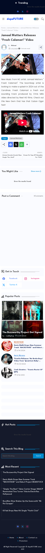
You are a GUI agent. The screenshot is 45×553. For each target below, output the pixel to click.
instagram (35, 279)
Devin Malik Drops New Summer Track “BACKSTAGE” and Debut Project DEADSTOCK (28, 346)
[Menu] (3, 19)
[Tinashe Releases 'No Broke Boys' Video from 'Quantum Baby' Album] (6, 359)
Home (3, 28)
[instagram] (27, 11)
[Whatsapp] (21, 144)
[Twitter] (16, 144)
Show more (35, 171)
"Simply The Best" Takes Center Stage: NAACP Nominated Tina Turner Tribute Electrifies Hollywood (23, 491)
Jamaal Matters (13, 28)
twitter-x (13, 285)
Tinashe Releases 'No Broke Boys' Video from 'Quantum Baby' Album (28, 360)
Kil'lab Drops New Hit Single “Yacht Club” (21, 511)
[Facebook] (10, 144)
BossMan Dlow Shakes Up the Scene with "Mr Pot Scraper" (22, 502)
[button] (36, 19)
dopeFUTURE (15, 19)
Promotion (23, 541)
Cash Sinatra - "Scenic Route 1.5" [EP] (28, 371)
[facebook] (18, 11)
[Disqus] (22, 232)
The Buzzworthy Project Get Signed (18, 472)
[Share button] (27, 144)
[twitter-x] (22, 11)
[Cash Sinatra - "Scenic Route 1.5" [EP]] (6, 372)
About (21, 538)
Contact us (32, 538)
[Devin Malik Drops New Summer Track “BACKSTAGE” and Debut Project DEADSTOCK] (6, 346)
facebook (13, 279)
